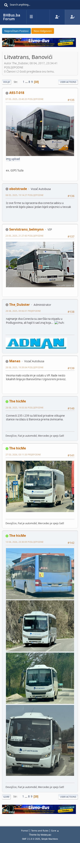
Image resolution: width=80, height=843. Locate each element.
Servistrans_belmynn (26, 229)
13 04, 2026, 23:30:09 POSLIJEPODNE (24, 541)
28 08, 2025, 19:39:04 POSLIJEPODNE (24, 367)
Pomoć (25, 830)
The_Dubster (19, 304)
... (26, 82)
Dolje (6, 81)
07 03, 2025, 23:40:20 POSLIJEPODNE (24, 99)
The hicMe (17, 401)
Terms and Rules (39, 830)
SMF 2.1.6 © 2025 (31, 839)
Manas (14, 361)
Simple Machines (49, 839)
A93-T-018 (16, 92)
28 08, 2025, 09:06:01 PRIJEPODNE (23, 310)
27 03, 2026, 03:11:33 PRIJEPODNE (23, 454)
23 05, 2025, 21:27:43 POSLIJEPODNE (24, 235)
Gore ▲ (55, 830)
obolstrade (18, 188)
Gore (6, 796)
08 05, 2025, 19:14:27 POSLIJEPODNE (24, 195)
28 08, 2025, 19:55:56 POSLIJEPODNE (24, 407)
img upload (13, 159)
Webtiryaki (46, 835)
